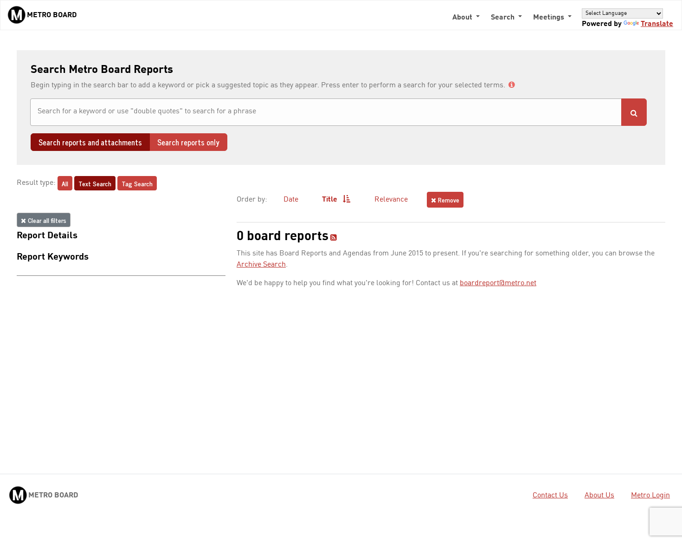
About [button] (463, 17)
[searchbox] (326, 111)
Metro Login (650, 495)
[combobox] (326, 112)
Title (330, 199)
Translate (657, 24)
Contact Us (550, 495)
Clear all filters (46, 220)
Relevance (391, 199)
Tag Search (137, 183)
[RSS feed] (333, 238)
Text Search (94, 183)
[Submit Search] (634, 112)
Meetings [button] (549, 17)
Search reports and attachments (90, 142)
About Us (599, 495)
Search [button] (503, 17)
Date (290, 199)
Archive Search (261, 264)
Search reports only (188, 142)
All (65, 183)
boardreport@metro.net (498, 283)
